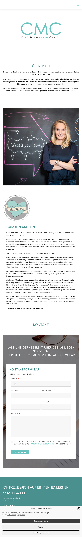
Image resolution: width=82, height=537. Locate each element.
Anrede (15, 379)
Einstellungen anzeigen (41, 533)
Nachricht (16, 413)
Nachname (47, 390)
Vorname (16, 390)
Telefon (46, 402)
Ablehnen (41, 527)
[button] (79, 509)
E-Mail (14, 402)
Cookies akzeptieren (41, 521)
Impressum (21, 515)
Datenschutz (11, 515)
